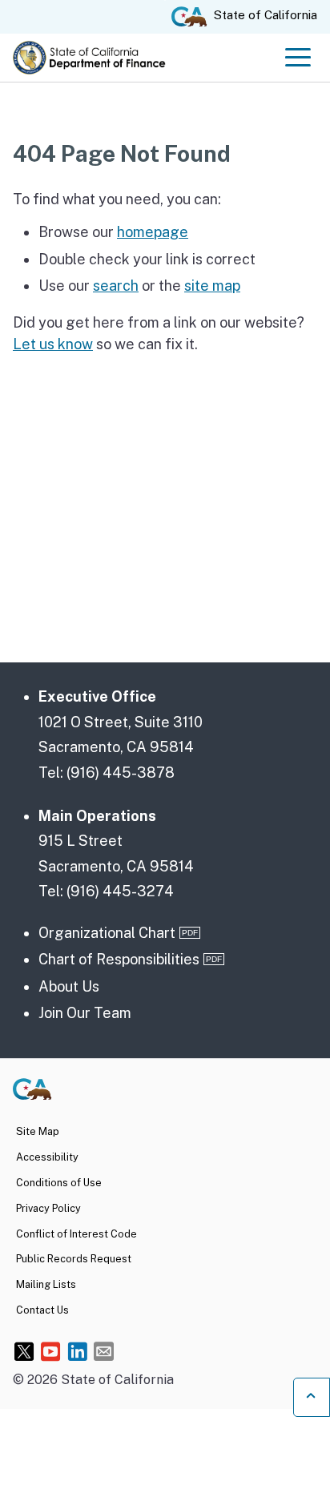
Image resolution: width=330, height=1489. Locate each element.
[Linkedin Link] (77, 1350)
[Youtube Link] (50, 1350)
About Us (68, 986)
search (116, 285)
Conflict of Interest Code (76, 1234)
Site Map (37, 1131)
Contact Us (42, 1310)
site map (212, 285)
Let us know (53, 344)
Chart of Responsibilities (118, 959)
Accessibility (47, 1157)
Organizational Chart (106, 932)
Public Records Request (73, 1259)
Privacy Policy (48, 1208)
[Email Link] (103, 1350)
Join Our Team (84, 1012)
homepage (152, 231)
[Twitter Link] (24, 1350)
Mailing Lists (46, 1284)
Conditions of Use (59, 1183)
